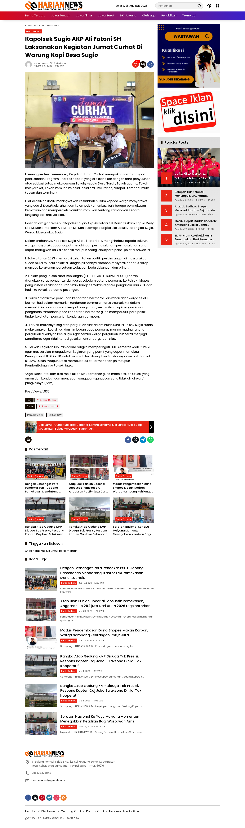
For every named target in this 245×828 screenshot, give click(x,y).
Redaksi (30, 811)
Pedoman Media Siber (124, 811)
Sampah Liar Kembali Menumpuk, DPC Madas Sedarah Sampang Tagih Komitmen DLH (192, 194)
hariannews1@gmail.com (48, 780)
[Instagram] (56, 798)
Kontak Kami (95, 811)
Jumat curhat (50, 406)
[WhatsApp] (150, 439)
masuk (45, 551)
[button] (199, 5)
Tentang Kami (71, 811)
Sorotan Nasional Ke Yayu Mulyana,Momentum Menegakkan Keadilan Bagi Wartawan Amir (132, 530)
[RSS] (63, 798)
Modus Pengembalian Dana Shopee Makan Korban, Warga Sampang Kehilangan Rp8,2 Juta (133, 487)
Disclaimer (48, 811)
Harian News (41, 63)
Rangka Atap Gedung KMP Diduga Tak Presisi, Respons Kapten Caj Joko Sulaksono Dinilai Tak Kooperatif (44, 530)
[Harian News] (53, 5)
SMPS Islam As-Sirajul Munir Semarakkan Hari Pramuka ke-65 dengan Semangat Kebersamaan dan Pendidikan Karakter (196, 237)
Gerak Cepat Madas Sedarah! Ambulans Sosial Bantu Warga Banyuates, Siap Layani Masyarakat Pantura (196, 223)
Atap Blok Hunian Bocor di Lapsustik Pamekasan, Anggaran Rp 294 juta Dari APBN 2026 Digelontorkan (87, 487)
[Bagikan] (150, 64)
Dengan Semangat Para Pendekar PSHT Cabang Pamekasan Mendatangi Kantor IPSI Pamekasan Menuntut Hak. (42, 487)
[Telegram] (143, 439)
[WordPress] (49, 798)
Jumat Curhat (48, 400)
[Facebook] (128, 439)
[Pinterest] (42, 798)
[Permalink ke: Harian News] (29, 64)
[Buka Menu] (217, 5)
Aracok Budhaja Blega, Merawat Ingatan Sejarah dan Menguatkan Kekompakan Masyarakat (196, 208)
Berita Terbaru (33, 31)
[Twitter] (135, 439)
